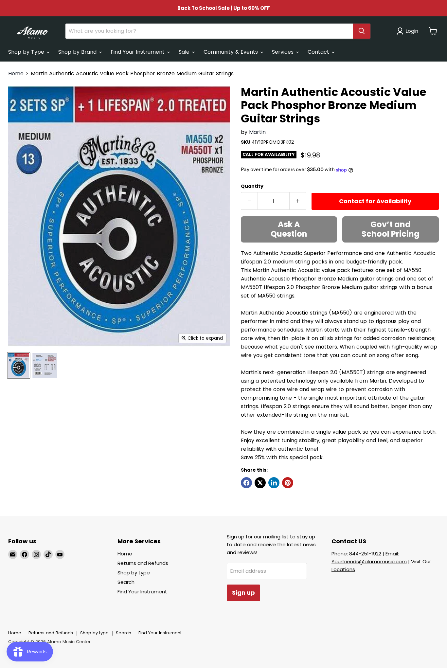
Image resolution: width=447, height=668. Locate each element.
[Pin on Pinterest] (287, 482)
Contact (319, 52)
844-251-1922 (365, 553)
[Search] (361, 31)
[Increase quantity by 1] (298, 201)
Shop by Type (27, 52)
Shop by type (133, 572)
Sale (185, 52)
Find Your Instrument (138, 52)
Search (125, 582)
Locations (343, 569)
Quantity (252, 186)
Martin (257, 132)
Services (283, 52)
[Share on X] (260, 482)
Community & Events (231, 52)
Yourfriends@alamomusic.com (369, 561)
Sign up (243, 592)
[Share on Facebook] (246, 482)
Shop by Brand (78, 52)
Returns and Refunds (142, 563)
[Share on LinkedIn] (273, 482)
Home (16, 74)
